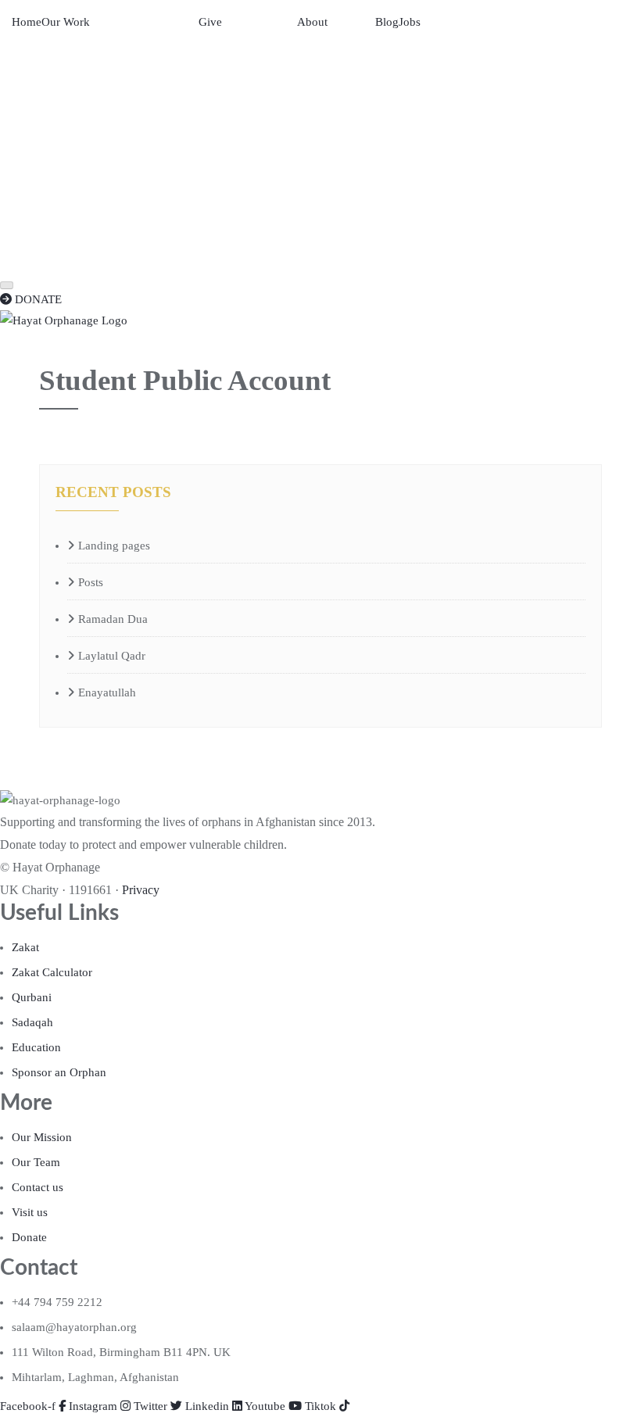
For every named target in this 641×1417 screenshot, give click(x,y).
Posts (90, 582)
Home (26, 22)
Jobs (410, 22)
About (312, 22)
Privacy (140, 889)
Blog (387, 22)
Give (210, 22)
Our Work (65, 22)
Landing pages (114, 545)
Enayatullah (107, 692)
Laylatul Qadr (111, 655)
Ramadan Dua (113, 619)
